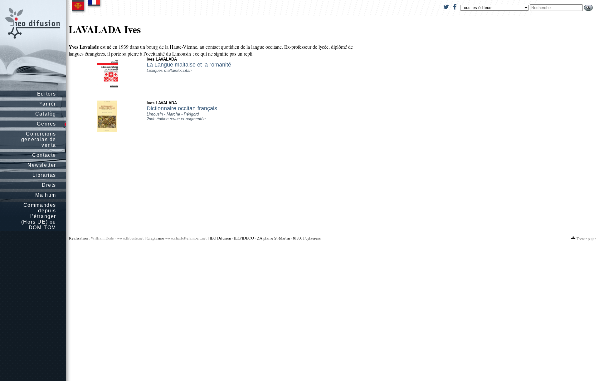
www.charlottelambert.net (186, 238)
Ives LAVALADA (162, 59)
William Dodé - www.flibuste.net (117, 238)
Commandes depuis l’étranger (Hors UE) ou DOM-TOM (38, 216)
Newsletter (41, 165)
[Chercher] (588, 8)
